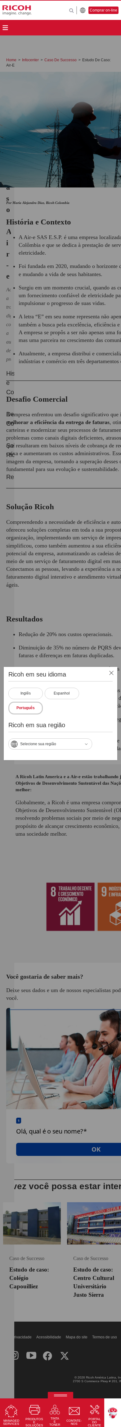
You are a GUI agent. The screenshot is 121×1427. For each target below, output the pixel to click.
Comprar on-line (103, 10)
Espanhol (62, 693)
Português (25, 708)
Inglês (25, 693)
